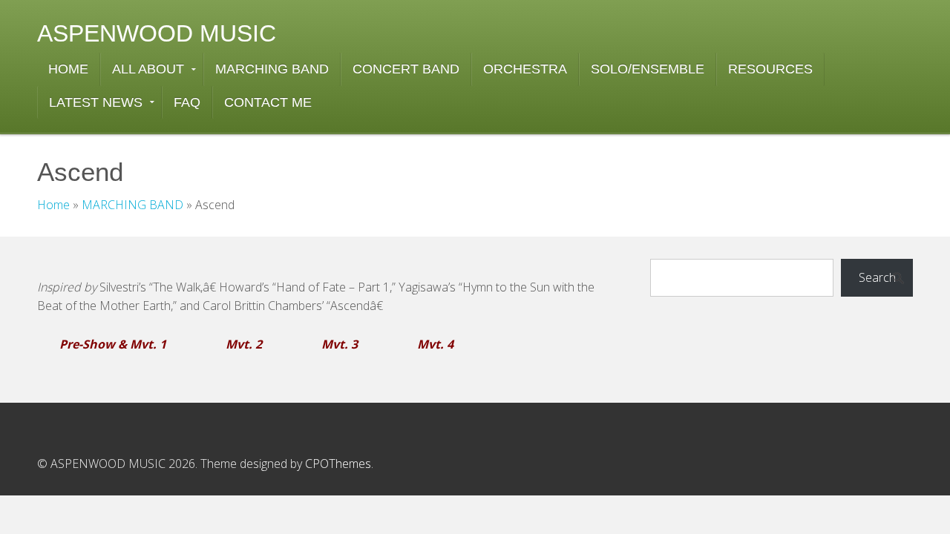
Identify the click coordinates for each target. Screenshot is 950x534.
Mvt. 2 (244, 344)
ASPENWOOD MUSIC (156, 33)
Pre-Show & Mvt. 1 (112, 344)
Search (877, 277)
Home (53, 205)
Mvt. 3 (339, 344)
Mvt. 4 (435, 344)
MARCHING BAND (132, 205)
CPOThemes (338, 463)
